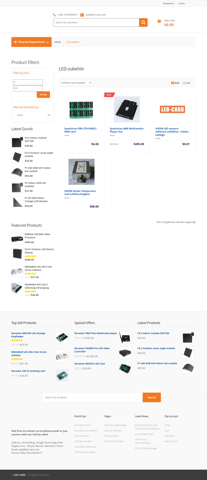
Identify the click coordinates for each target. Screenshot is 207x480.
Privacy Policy (111, 435)
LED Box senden (83, 441)
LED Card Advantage (115, 425)
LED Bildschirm (82, 425)
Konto (182, 3)
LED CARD (20, 474)
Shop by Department (32, 42)
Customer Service (113, 441)
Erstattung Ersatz (144, 434)
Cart (167, 430)
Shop (167, 425)
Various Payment (113, 430)
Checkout (170, 435)
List (188, 82)
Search (152, 397)
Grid (176, 82)
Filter (43, 94)
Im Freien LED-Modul (85, 430)
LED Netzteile (81, 435)
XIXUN (20, 115)
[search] (143, 22)
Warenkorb (168, 3)
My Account (171, 441)
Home (57, 42)
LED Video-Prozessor (85, 446)
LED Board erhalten (84, 452)
